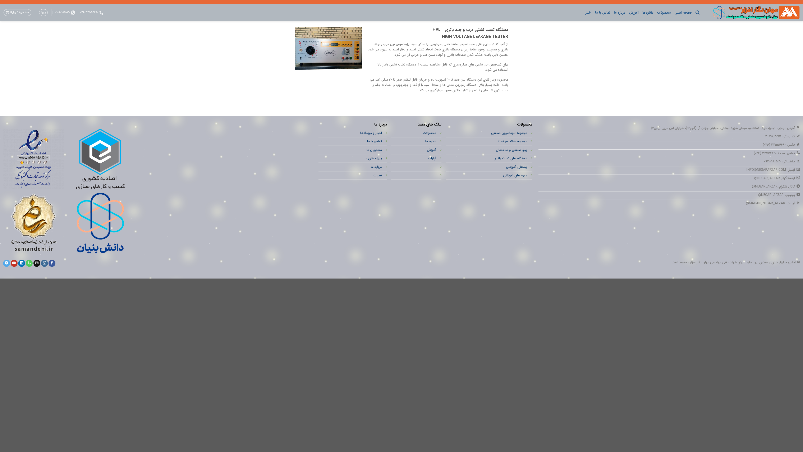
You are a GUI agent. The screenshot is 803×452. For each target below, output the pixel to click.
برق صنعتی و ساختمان (511, 150)
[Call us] (29, 263)
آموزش (634, 12)
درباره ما (619, 12)
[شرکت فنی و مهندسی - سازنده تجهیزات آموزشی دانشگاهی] (753, 12)
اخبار (588, 12)
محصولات (664, 12)
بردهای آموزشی (516, 167)
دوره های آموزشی (515, 175)
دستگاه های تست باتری (510, 158)
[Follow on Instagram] (44, 263)
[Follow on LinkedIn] (21, 263)
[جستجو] (697, 12)
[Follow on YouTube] (14, 263)
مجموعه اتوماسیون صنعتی (509, 133)
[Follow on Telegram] (6, 263)
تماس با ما (602, 12)
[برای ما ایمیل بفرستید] (36, 263)
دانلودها (647, 12)
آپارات (432, 158)
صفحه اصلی (683, 12)
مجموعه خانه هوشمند (512, 141)
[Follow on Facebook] (52, 263)
